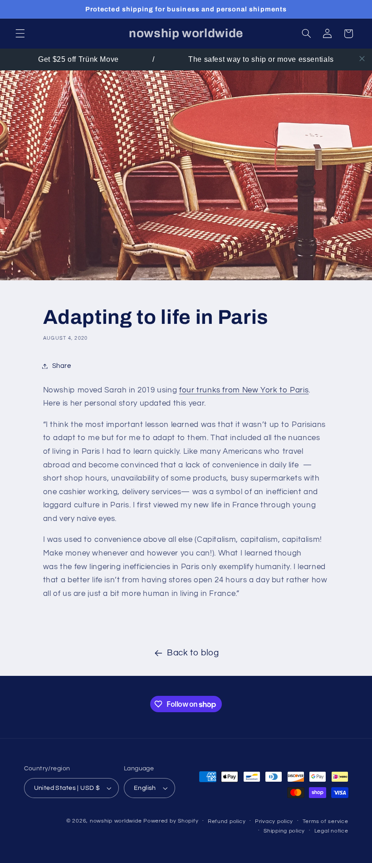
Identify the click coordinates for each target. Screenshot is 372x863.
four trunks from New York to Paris (243, 390)
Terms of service (325, 821)
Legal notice (331, 830)
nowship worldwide (116, 820)
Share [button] (61, 365)
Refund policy (227, 821)
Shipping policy (284, 830)
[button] (20, 33)
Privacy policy (274, 821)
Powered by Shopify (170, 820)
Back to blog (193, 653)
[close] (362, 58)
